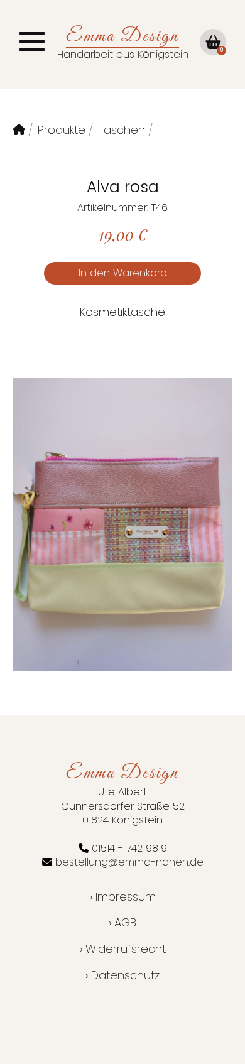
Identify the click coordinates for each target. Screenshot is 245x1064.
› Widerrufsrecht (123, 949)
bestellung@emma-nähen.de (129, 862)
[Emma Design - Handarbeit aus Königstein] (19, 130)
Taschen (121, 130)
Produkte (61, 130)
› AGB (122, 922)
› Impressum (123, 896)
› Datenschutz (122, 975)
